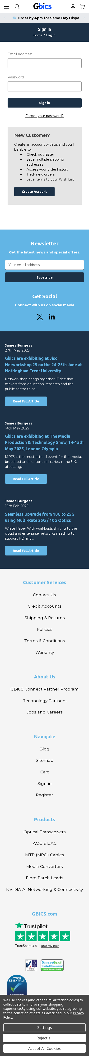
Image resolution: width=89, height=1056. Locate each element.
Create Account (34, 192)
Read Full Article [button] (26, 401)
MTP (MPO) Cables (44, 854)
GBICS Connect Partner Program (44, 688)
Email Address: (20, 54)
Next (84, 18)
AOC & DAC (44, 843)
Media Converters (44, 866)
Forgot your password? (44, 116)
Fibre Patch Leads (44, 877)
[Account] (73, 6)
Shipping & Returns (44, 617)
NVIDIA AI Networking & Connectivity (44, 889)
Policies (44, 629)
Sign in (44, 783)
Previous (5, 18)
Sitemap (44, 760)
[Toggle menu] (6, 6)
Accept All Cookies (44, 1048)
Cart (44, 771)
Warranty (44, 652)
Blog (44, 748)
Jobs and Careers (45, 711)
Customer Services (44, 582)
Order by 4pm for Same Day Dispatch (51, 18)
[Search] (17, 6)
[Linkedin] (51, 317)
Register (44, 794)
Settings (44, 1027)
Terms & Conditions (44, 640)
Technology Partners (44, 700)
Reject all (44, 1038)
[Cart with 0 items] (82, 6)
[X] (40, 317)
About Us (44, 676)
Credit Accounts (44, 606)
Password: (16, 77)
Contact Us (44, 594)
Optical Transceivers (44, 831)
